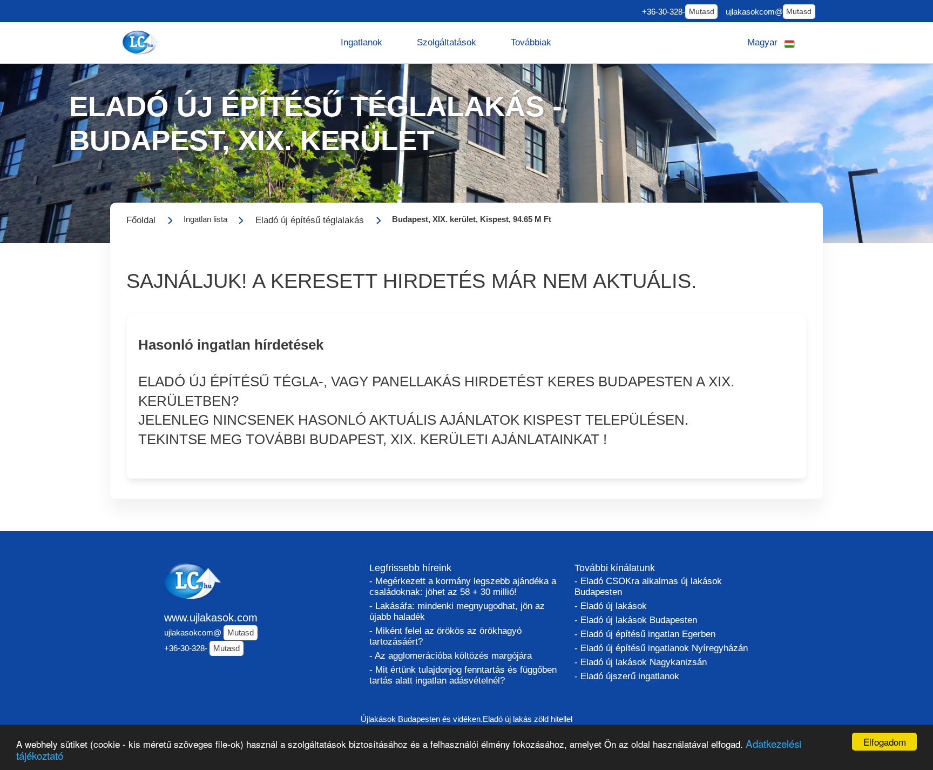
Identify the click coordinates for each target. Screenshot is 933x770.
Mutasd (701, 12)
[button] (361, 42)
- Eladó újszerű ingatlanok (626, 676)
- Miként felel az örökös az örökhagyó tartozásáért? (445, 636)
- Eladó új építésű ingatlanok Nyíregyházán (661, 648)
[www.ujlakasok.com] (142, 42)
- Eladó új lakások (610, 606)
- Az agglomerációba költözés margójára (450, 656)
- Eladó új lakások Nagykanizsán (640, 662)
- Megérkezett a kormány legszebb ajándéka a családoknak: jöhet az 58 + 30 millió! (462, 586)
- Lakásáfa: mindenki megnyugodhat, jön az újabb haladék (457, 611)
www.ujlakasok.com (211, 618)
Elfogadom (884, 741)
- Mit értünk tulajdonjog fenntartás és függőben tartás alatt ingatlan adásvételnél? (463, 675)
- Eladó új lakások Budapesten (635, 620)
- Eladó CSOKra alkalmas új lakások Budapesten (648, 586)
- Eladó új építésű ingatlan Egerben (644, 634)
